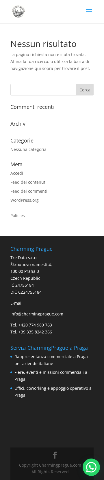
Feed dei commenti (28, 191)
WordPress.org (24, 200)
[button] (91, 467)
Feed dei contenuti (28, 182)
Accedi (16, 173)
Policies (17, 215)
